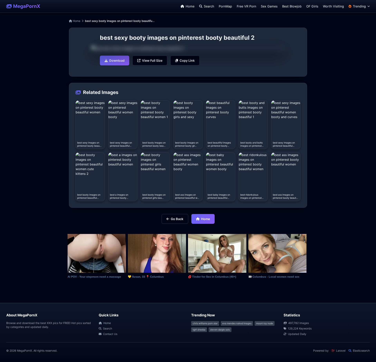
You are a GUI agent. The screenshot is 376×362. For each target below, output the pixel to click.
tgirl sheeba (199, 329)
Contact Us (110, 334)
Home (76, 21)
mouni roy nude (264, 323)
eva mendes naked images (236, 323)
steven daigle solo (220, 329)
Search (107, 328)
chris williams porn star (205, 323)
